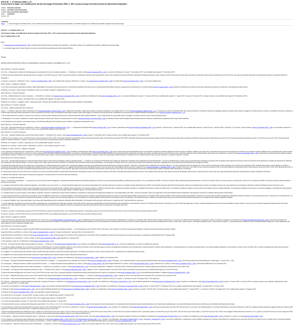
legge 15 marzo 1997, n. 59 (101, 127)
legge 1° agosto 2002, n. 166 (155, 319)
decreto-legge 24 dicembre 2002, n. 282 (66, 96)
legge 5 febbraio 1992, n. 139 (58, 319)
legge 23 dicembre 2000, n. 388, (76, 135)
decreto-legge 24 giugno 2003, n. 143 (79, 281)
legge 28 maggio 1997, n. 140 (142, 307)
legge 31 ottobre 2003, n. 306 (108, 275)
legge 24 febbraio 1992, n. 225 (130, 272)
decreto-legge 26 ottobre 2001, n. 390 (101, 81)
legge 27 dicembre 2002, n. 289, (43, 232)
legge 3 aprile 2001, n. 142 (79, 266)
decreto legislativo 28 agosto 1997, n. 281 (256, 220)
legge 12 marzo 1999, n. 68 (95, 263)
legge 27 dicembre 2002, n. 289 (262, 127)
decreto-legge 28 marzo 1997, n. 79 (99, 307)
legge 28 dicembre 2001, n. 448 (43, 235)
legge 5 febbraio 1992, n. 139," (105, 316)
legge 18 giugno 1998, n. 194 (253, 316)
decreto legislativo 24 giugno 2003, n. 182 (52, 111)
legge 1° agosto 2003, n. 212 (122, 281)
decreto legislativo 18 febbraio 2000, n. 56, (142, 127)
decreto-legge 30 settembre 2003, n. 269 (57, 151)
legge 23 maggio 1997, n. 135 (213, 316)
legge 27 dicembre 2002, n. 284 (41, 81)
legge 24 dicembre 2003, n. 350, (69, 316)
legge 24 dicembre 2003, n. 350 (248, 153)
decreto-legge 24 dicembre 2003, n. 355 (17, 45)
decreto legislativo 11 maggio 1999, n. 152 (92, 118)
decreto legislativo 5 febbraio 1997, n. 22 (143, 111)
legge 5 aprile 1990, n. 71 (110, 244)
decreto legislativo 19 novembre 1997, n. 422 (66, 220)
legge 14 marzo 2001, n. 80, (71, 324)
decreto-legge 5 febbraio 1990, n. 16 (68, 244)
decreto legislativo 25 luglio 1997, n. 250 (74, 321)
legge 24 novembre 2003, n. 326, (212, 281)
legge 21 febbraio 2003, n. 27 (111, 96)
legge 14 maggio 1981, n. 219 (163, 87)
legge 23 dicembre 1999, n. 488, (50, 238)
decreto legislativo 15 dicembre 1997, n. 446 (63, 278)
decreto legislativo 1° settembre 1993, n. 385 (161, 167)
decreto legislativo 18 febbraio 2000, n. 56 (56, 127)
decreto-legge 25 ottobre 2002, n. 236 (44, 257)
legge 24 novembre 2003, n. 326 (102, 151)
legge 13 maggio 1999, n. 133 (96, 72)
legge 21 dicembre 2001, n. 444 (133, 81)
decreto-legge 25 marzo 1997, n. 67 (170, 316)
